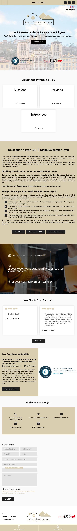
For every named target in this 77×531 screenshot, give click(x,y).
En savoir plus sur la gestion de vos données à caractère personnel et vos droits (18, 492)
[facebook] (65, 3)
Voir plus (38, 341)
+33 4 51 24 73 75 (55, 232)
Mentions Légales (9, 516)
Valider (8, 499)
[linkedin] (73, 3)
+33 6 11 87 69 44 (38, 2)
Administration (8, 519)
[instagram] (69, 3)
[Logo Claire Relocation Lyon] (38, 18)
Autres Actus (11, 389)
